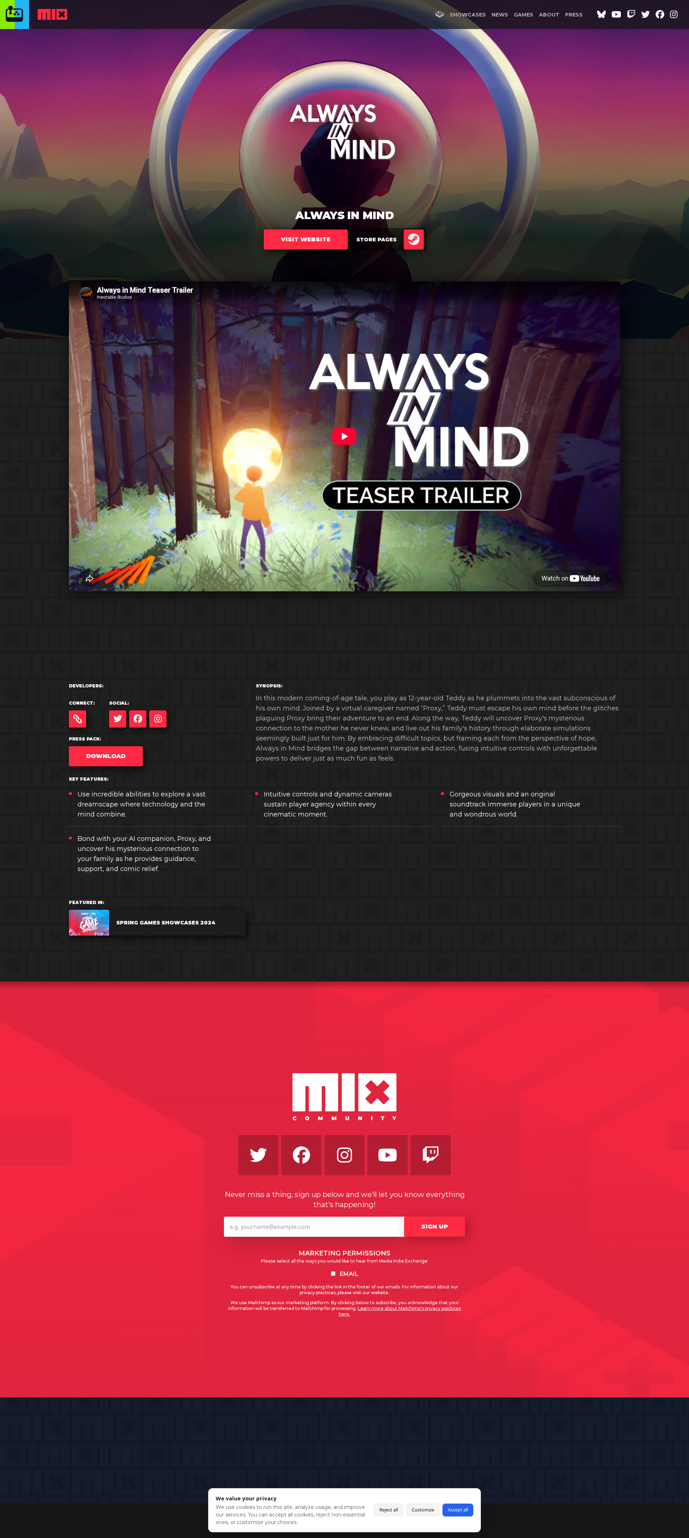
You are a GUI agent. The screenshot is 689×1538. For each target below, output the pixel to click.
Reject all (388, 1509)
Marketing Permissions (344, 1253)
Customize (423, 1509)
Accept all (458, 1509)
